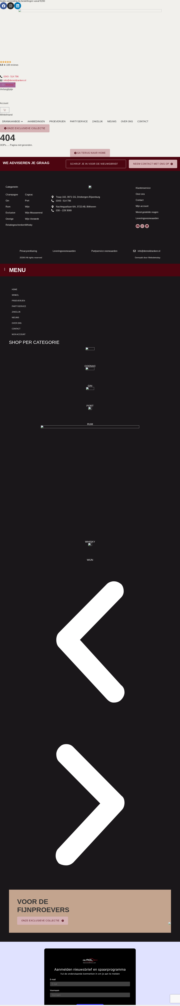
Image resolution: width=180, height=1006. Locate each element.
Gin (7, 200)
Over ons (140, 194)
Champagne (12, 194)
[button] (90, 642)
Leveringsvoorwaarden (147, 218)
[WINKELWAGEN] (4, 110)
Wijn (27, 206)
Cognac (29, 194)
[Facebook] (3, 5)
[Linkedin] (17, 5)
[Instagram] (10, 5)
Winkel (15, 295)
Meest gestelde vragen (147, 212)
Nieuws (15, 317)
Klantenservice (143, 188)
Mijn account (142, 206)
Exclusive (10, 213)
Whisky (28, 225)
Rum (8, 206)
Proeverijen (18, 301)
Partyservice (19, 306)
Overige (10, 219)
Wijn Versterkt (32, 219)
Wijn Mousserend (33, 213)
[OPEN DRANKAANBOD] (22, 121)
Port (27, 200)
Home (14, 289)
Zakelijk (16, 312)
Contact (139, 200)
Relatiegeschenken (15, 225)
